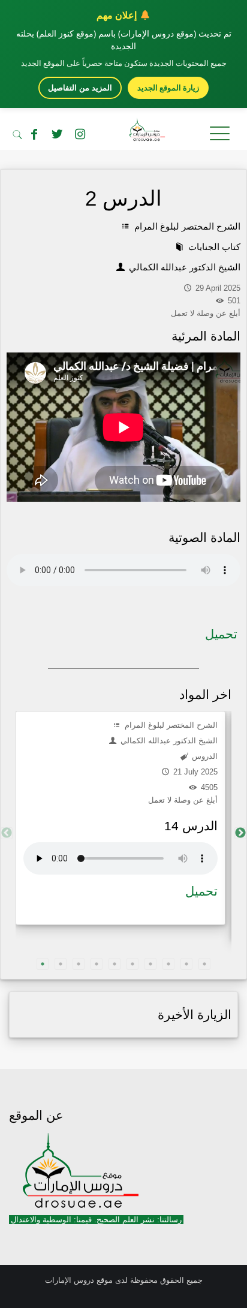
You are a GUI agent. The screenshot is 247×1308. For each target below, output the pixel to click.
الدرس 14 (191, 826)
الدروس (203, 756)
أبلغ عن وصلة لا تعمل (183, 799)
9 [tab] (186, 964)
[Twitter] (57, 134)
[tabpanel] (120, 818)
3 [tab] (79, 964)
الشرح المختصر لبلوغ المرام (186, 226)
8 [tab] (168, 964)
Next (240, 833)
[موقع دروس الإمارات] (123, 132)
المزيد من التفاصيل (80, 87)
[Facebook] (34, 134)
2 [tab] (61, 964)
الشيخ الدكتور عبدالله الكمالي (183, 267)
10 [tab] (204, 964)
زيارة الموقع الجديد (168, 87)
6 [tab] (132, 964)
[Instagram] (79, 134)
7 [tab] (150, 964)
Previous (7, 833)
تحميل (221, 634)
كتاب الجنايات (213, 247)
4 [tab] (97, 964)
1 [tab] (43, 964)
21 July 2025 (194, 771)
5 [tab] (115, 964)
